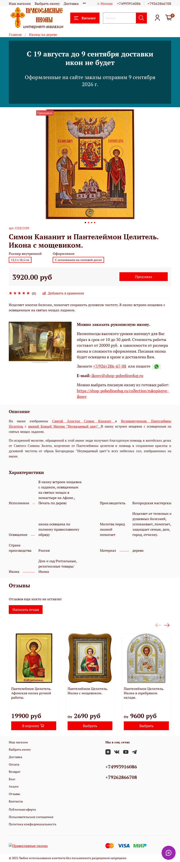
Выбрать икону (47, 3)
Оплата (14, 764)
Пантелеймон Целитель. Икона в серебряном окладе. (144, 693)
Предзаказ (143, 276)
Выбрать (90, 725)
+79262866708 (159, 3)
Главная (15, 34)
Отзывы (14, 794)
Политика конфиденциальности (32, 824)
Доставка (71, 3)
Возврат (14, 771)
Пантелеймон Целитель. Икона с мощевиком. (88, 690)
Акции (14, 786)
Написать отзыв (26, 609)
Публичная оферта (22, 809)
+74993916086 (129, 3)
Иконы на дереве (43, 34)
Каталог (89, 18)
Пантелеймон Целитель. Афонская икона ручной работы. (31, 693)
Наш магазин (20, 3)
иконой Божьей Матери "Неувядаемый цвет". (64, 426)
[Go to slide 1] (85, 222)
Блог (12, 779)
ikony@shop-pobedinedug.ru (117, 375)
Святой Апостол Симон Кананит (83, 421)
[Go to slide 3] (91, 222)
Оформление (63, 254)
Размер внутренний (25, 254)
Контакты (16, 801)
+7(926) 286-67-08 (109, 366)
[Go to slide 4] (94, 222)
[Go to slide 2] (88, 222)
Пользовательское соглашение (31, 817)
